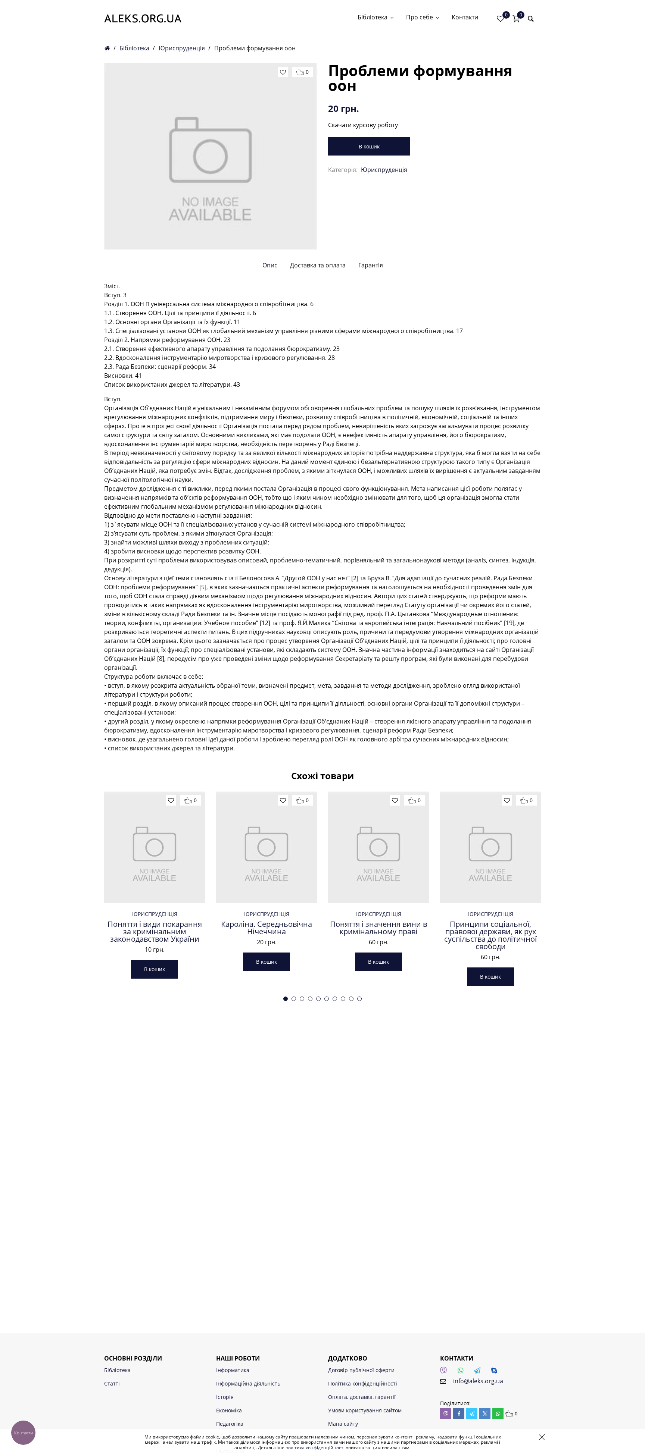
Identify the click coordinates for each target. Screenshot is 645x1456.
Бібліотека (372, 17)
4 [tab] (310, 999)
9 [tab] (351, 999)
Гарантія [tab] (370, 265)
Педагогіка (229, 1423)
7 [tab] (335, 999)
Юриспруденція (182, 48)
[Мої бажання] (500, 18)
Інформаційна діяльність (248, 1383)
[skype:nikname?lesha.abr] (496, 1372)
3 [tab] (302, 999)
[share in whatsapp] (498, 1413)
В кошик (369, 146)
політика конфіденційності (315, 1447)
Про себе (419, 17)
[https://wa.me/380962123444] (462, 1372)
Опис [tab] (269, 265)
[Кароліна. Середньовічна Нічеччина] (266, 847)
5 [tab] (318, 999)
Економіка (229, 1410)
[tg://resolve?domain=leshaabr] (479, 1372)
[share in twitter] (484, 1413)
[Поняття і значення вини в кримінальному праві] (378, 847)
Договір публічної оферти (361, 1370)
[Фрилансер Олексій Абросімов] (142, 18)
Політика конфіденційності (362, 1383)
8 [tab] (343, 999)
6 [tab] (326, 999)
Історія (225, 1396)
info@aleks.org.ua (478, 1381)
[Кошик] (516, 18)
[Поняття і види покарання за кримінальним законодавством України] (154, 847)
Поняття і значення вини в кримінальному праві (378, 927)
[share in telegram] (471, 1413)
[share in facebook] (458, 1413)
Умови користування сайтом (365, 1410)
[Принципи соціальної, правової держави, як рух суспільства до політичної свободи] (490, 847)
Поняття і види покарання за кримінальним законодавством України (155, 931)
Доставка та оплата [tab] (318, 265)
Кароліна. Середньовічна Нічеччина (266, 927)
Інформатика (232, 1370)
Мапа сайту (343, 1423)
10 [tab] (359, 999)
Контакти (465, 17)
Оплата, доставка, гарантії (362, 1396)
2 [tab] (294, 999)
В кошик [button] (154, 969)
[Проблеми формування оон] (210, 156)
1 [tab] (285, 999)
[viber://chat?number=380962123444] (445, 1372)
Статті (112, 1383)
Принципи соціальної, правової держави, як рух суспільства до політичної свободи (490, 935)
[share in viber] (445, 1413)
